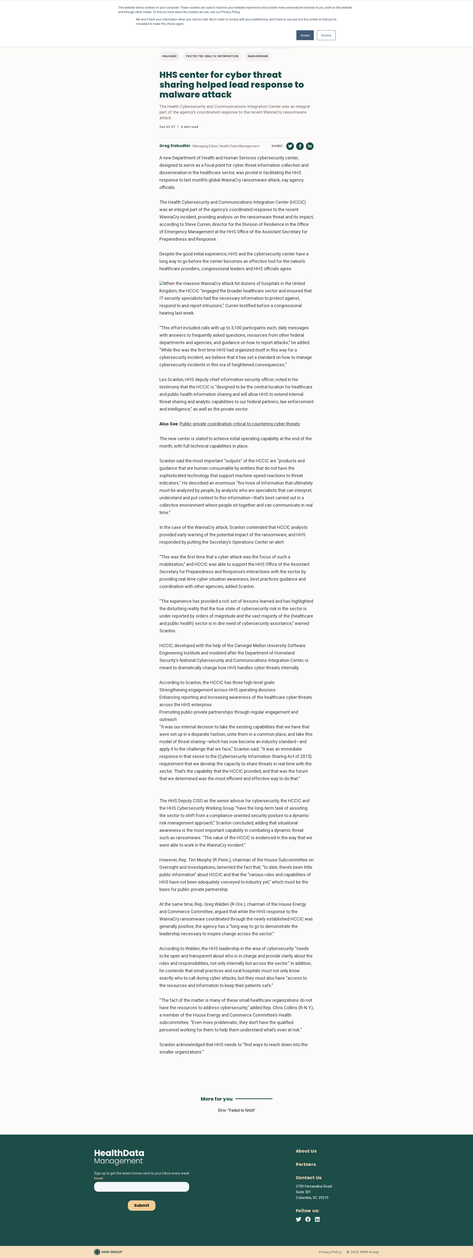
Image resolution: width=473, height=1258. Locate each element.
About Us (306, 1151)
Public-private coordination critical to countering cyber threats (240, 423)
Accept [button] (305, 35)
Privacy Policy (330, 1252)
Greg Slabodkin (174, 146)
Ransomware (258, 56)
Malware (170, 56)
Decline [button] (326, 35)
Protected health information (212, 56)
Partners (306, 1164)
